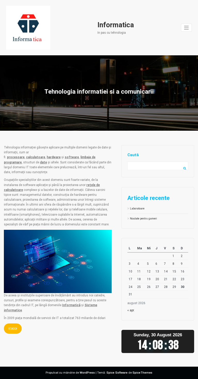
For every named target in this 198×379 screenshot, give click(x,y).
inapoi (13, 328)
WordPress (87, 372)
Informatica (115, 25)
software (72, 157)
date (43, 162)
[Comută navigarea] (186, 28)
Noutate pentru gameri (143, 218)
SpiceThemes (142, 372)
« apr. (131, 310)
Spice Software (117, 372)
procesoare (15, 157)
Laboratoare (137, 208)
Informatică (71, 305)
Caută (133, 155)
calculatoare (35, 157)
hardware (54, 157)
